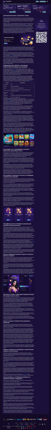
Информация (29, 3)
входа (8, 108)
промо (30, 80)
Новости (25, 3)
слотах (11, 55)
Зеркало (18, 3)
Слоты (23, 3)
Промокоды (34, 3)
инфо (33, 241)
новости (19, 298)
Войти (37, 1)
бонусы (26, 24)
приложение (25, 374)
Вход (20, 3)
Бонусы (6, 3)
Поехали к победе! (41, 26)
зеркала (9, 100)
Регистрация (10, 3)
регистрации (14, 69)
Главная (3, 3)
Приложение (14, 3)
